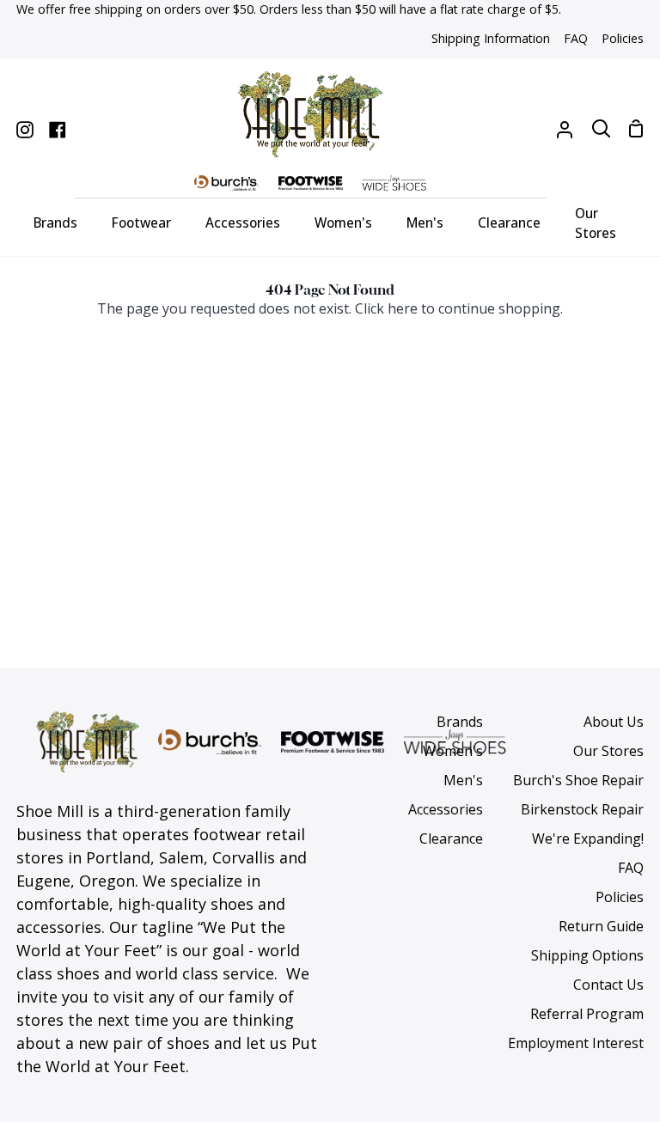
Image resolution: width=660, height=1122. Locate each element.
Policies (620, 896)
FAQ (631, 867)
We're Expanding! (588, 838)
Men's (463, 780)
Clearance (451, 838)
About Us (614, 721)
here (403, 308)
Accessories (445, 809)
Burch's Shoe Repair (578, 780)
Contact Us (608, 984)
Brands (460, 721)
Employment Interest (576, 1043)
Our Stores (608, 750)
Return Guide (601, 926)
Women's (453, 750)
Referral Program (587, 1013)
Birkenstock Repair (582, 809)
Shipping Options (587, 955)
